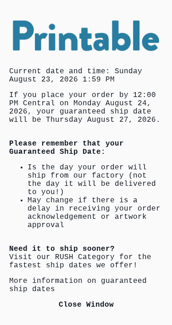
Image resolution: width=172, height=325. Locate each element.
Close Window (86, 305)
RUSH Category (85, 257)
